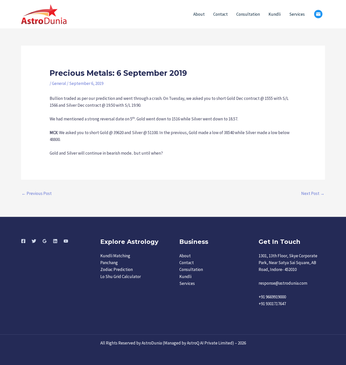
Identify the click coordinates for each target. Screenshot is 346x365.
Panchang (109, 262)
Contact (220, 14)
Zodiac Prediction (116, 269)
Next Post (312, 193)
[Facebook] (23, 241)
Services (297, 14)
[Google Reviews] (44, 241)
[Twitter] (34, 241)
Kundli (274, 14)
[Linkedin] (55, 241)
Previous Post (37, 193)
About (199, 14)
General (59, 83)
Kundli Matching (115, 256)
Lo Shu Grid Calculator (120, 276)
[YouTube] (66, 241)
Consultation (248, 14)
